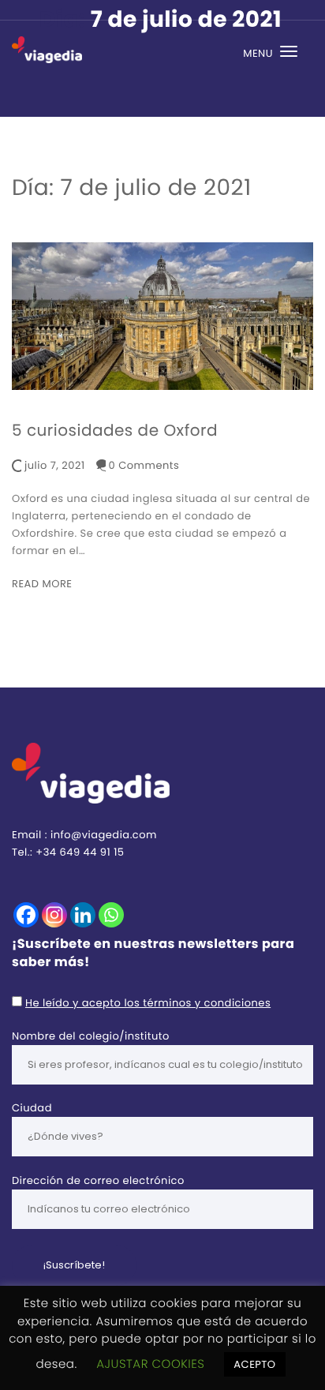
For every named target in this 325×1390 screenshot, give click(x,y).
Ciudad (32, 1107)
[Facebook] (26, 914)
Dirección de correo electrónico (98, 1180)
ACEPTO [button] (254, 1364)
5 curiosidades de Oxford (115, 430)
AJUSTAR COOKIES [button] (150, 1364)
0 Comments (144, 465)
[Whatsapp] (111, 914)
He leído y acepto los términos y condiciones (148, 1002)
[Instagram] (54, 914)
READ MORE (42, 583)
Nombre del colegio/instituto (91, 1035)
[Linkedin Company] (82, 914)
